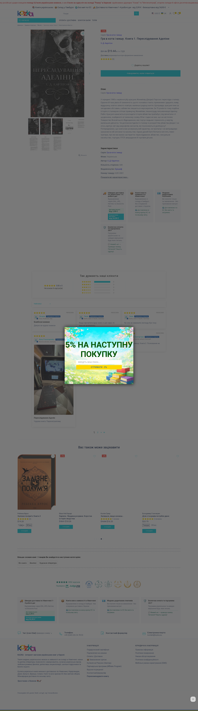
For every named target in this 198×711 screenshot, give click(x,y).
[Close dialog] (130, 330)
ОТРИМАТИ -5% (99, 367)
